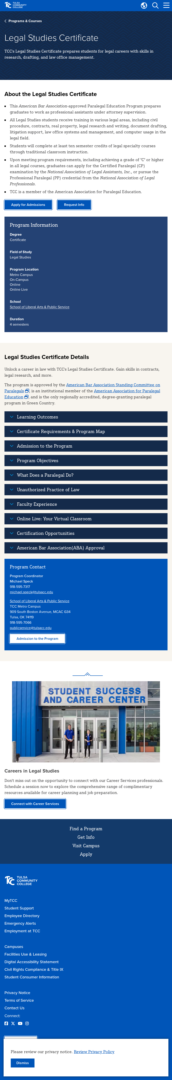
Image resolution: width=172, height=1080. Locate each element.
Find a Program (86, 828)
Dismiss (22, 1062)
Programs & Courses (25, 20)
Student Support (19, 908)
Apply (86, 854)
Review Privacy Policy (94, 1051)
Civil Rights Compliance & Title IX (33, 969)
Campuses (13, 946)
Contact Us (14, 1008)
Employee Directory (21, 915)
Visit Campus (86, 845)
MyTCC (10, 900)
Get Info (86, 837)
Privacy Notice (17, 992)
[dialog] (86, 1057)
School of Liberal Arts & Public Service (39, 306)
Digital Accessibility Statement (31, 962)
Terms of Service (19, 1000)
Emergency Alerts (20, 923)
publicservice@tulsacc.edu (31, 627)
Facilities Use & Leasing (25, 954)
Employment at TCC (22, 931)
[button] (155, 5)
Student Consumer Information (31, 977)
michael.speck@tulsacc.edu (31, 591)
